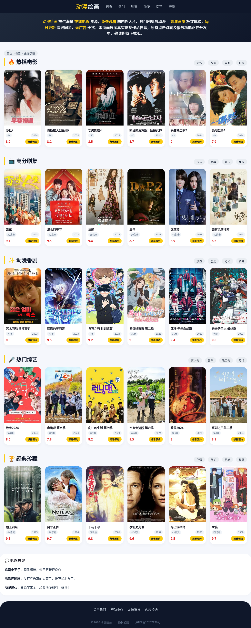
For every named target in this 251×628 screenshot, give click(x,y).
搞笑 (241, 261)
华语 (199, 459)
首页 (109, 6)
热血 (199, 261)
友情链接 (134, 610)
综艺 (159, 6)
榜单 (172, 6)
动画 (241, 459)
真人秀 (195, 360)
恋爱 (213, 261)
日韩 (227, 459)
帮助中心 (117, 610)
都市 (227, 162)
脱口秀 (226, 360)
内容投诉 (151, 610)
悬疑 (213, 162)
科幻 (213, 63)
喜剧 (227, 63)
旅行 (241, 360)
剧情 (241, 63)
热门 (121, 6)
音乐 (210, 360)
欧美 (213, 459)
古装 (199, 162)
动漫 (147, 6)
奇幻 (227, 261)
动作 (199, 63)
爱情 (241, 162)
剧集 (134, 6)
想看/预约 (32, 142)
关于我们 (99, 610)
